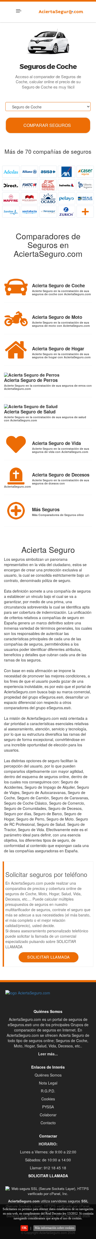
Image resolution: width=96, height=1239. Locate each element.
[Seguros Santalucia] (29, 211)
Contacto (48, 1122)
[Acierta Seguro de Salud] (31, 406)
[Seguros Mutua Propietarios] (29, 198)
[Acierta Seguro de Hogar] (16, 350)
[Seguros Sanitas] (10, 211)
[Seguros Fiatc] (29, 185)
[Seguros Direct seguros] (10, 185)
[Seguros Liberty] (85, 185)
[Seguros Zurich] (66, 211)
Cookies (48, 1098)
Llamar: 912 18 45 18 (48, 1167)
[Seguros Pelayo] (66, 198)
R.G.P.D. (48, 1091)
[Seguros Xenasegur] (48, 211)
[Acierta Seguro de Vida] (16, 444)
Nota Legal (48, 1083)
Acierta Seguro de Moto (57, 317)
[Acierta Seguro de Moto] (16, 318)
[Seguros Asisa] (48, 171)
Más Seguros (45, 509)
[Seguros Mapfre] (10, 198)
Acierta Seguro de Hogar (58, 348)
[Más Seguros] (16, 511)
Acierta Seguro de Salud (29, 411)
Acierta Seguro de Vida (56, 443)
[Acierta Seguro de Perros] (31, 375)
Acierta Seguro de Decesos (60, 474)
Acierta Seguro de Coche (58, 285)
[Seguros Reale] (85, 198)
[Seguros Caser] (85, 171)
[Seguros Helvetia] (66, 185)
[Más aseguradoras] (85, 211)
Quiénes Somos (48, 1075)
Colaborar (48, 1114)
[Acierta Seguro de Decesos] (16, 476)
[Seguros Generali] (48, 185)
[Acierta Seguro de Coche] (16, 287)
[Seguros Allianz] (29, 171)
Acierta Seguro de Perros (31, 380)
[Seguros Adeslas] (10, 171)
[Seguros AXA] (66, 171)
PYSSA (48, 1106)
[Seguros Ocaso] (48, 198)
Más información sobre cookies (54, 1228)
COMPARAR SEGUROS (47, 125)
